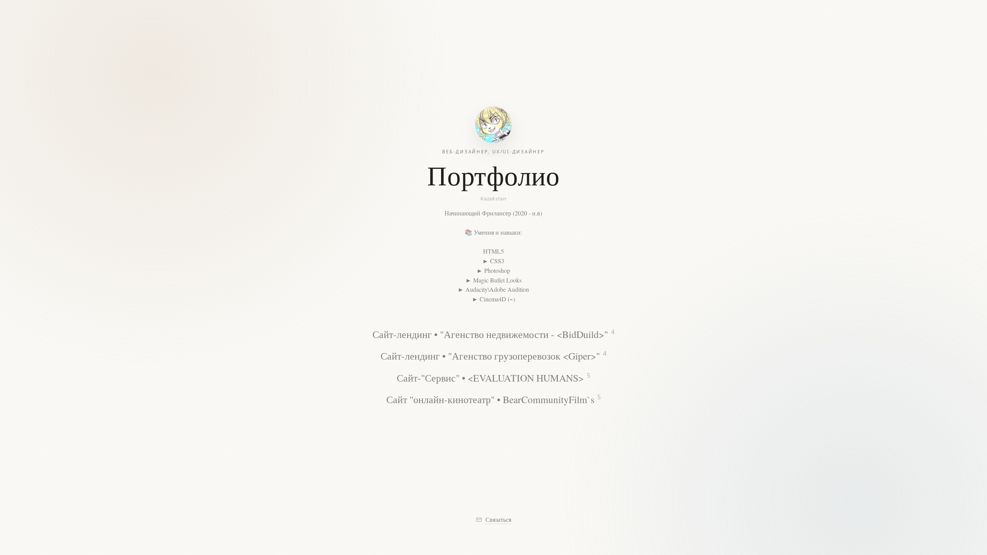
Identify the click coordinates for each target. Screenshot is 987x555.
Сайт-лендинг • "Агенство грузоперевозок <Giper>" (493, 355)
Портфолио (493, 175)
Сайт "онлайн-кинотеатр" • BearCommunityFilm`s (493, 399)
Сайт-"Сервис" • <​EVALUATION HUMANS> (493, 377)
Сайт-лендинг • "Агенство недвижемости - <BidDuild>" (493, 333)
